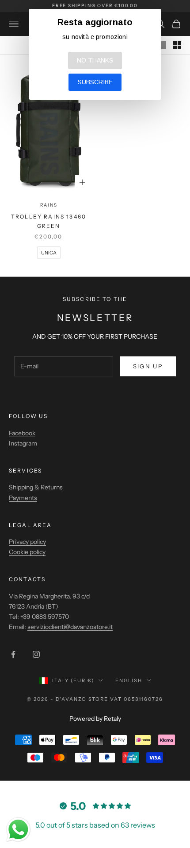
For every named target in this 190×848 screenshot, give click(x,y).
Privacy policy (27, 542)
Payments (23, 498)
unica (49, 253)
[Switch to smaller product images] (177, 45)
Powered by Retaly (95, 719)
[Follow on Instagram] (36, 654)
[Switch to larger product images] (162, 45)
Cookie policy (27, 552)
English (128, 680)
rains (48, 205)
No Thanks (95, 60)
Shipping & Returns (36, 487)
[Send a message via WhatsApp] (18, 830)
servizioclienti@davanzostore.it (70, 627)
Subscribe (95, 82)
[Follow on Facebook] (13, 654)
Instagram (23, 443)
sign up (148, 366)
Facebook (22, 433)
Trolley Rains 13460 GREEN (48, 221)
